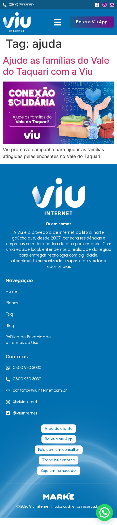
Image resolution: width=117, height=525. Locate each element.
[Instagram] (104, 5)
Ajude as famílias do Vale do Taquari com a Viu (56, 66)
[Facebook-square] (97, 5)
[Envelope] (112, 5)
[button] (57, 22)
